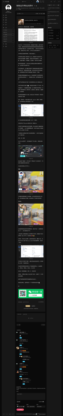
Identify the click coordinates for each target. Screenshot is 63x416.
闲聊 (52, 47)
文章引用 (19, 314)
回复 (20, 337)
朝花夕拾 (50, 45)
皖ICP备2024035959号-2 (34, 261)
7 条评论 (37, 8)
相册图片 (8, 41)
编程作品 (8, 32)
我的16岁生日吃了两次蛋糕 (53, 15)
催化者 (19, 8)
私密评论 (41, 401)
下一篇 (43, 324)
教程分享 (8, 36)
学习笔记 (8, 30)
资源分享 (8, 39)
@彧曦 (24, 381)
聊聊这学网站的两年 (52, 19)
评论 (17, 391)
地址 (37, 404)
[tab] (49, 5)
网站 (49, 47)
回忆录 (55, 47)
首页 (19, 13)
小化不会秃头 (25, 356)
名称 (17, 404)
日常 (57, 45)
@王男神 (24, 359)
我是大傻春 (22, 332)
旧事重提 (54, 45)
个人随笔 (8, 34)
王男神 (21, 347)
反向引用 (25, 314)
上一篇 (18, 324)
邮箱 (27, 404)
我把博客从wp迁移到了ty (53, 23)
